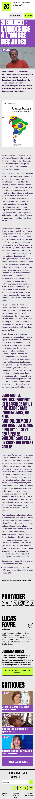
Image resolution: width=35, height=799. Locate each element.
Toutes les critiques (17, 762)
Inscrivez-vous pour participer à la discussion (17, 671)
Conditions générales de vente (15, 795)
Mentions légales (4, 794)
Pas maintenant (15, 15)
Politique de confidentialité (29, 794)
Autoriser (28, 15)
